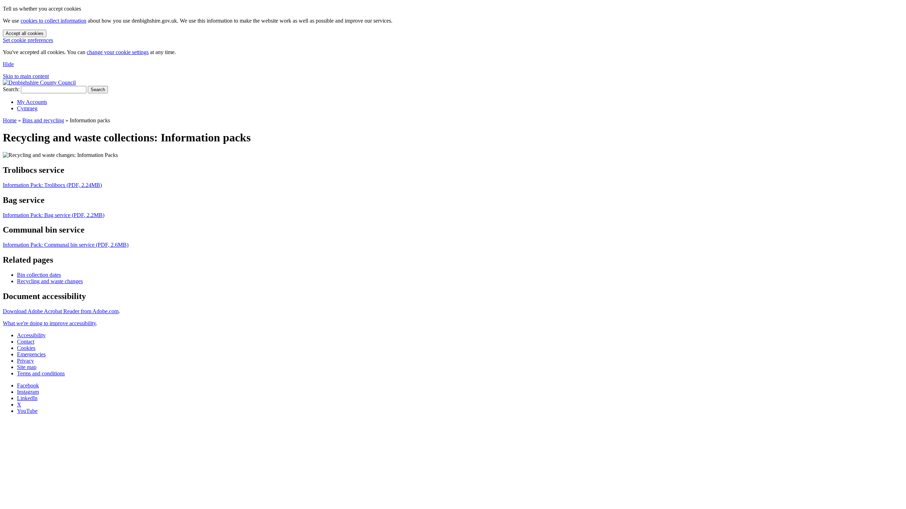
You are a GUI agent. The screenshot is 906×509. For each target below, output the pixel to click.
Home (10, 120)
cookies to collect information (53, 21)
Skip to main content (26, 76)
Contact (25, 342)
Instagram (28, 392)
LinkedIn (27, 398)
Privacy (25, 361)
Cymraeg (27, 108)
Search (98, 89)
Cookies (26, 348)
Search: (11, 89)
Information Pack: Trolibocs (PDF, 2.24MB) (52, 185)
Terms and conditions (41, 373)
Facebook (28, 385)
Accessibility (31, 335)
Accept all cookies (25, 33)
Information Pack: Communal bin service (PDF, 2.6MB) (65, 245)
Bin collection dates (39, 275)
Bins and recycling (43, 120)
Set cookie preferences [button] (28, 40)
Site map (26, 367)
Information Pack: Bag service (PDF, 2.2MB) (53, 215)
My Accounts (32, 102)
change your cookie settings (118, 52)
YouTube (27, 411)
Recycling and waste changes (50, 281)
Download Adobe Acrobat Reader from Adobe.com (61, 311)
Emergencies (31, 354)
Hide (8, 64)
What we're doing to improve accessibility (49, 323)
